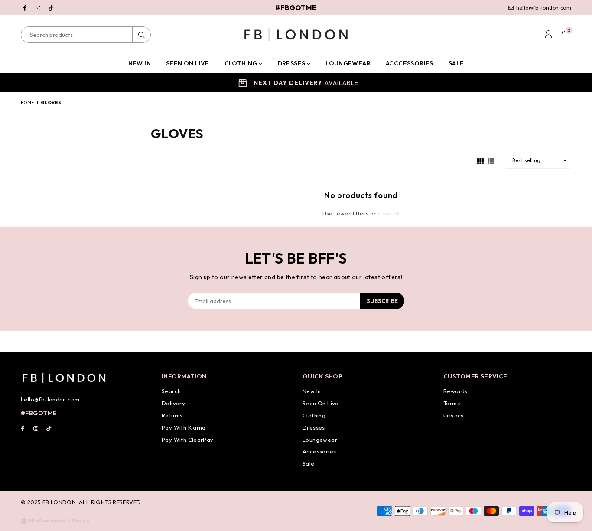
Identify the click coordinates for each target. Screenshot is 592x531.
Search (171, 391)
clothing (314, 415)
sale (309, 463)
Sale (456, 63)
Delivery (173, 403)
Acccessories (409, 63)
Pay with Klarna (184, 427)
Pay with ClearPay (188, 439)
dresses (314, 427)
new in (312, 391)
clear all (388, 213)
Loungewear (348, 63)
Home (27, 102)
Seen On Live (321, 403)
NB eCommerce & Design (58, 521)
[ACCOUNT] (548, 34)
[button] (563, 34)
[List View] (490, 160)
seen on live (187, 63)
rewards (455, 391)
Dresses (292, 63)
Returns (172, 415)
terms (451, 403)
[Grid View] (480, 160)
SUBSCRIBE (382, 300)
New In (139, 63)
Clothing (241, 63)
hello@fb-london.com (542, 7)
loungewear (320, 439)
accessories (319, 451)
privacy (453, 415)
